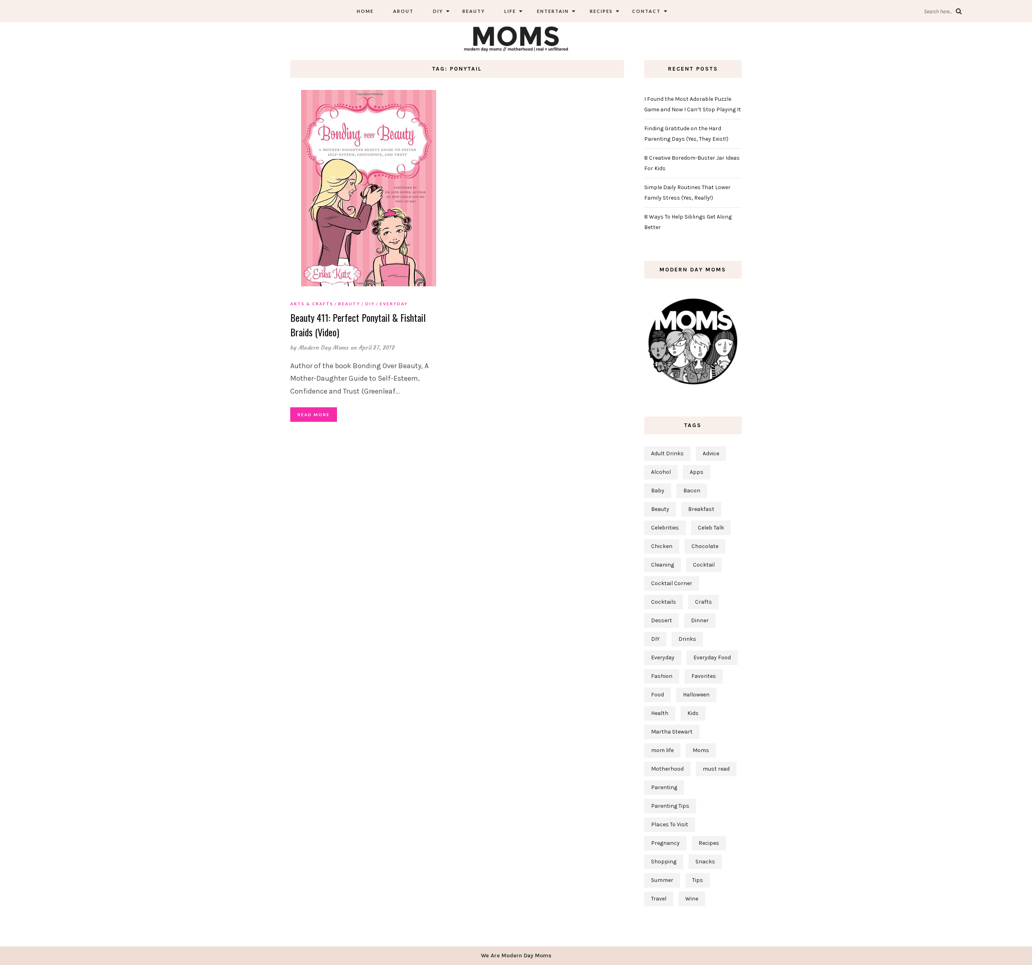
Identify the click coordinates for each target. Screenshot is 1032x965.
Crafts (703, 601)
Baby (657, 490)
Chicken (661, 546)
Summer (662, 880)
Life (510, 11)
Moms (701, 750)
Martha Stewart (672, 731)
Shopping (663, 861)
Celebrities (665, 527)
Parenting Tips (670, 805)
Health (659, 713)
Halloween (696, 694)
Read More (314, 414)
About (403, 11)
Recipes (600, 11)
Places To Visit (669, 824)
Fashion (661, 676)
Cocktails (663, 601)
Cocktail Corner (671, 583)
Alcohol (661, 472)
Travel (658, 898)
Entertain (552, 11)
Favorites (703, 676)
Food (657, 694)
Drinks (687, 639)
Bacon (691, 490)
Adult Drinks (667, 453)
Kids (693, 713)
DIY (438, 11)
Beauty (473, 11)
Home (365, 11)
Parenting (664, 787)
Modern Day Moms (324, 347)
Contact (646, 11)
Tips (697, 880)
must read (716, 768)
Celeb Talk (711, 527)
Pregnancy (665, 843)
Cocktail (704, 564)
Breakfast (701, 509)
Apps (696, 472)
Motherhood (667, 768)
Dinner (700, 620)
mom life (662, 750)
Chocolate (704, 546)
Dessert (661, 620)
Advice (711, 453)
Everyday (394, 303)
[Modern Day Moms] (516, 37)
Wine (691, 898)
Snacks (705, 861)
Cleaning (662, 564)
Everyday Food (712, 657)
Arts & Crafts (311, 303)
